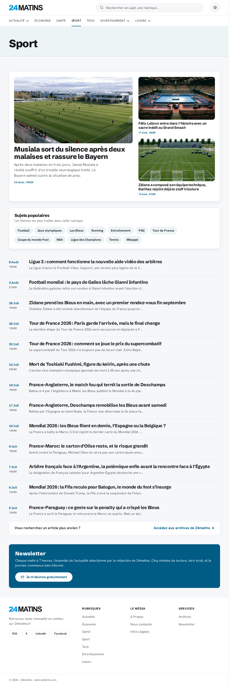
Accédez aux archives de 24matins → (184, 528)
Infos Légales (139, 632)
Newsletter (187, 624)
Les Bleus (76, 230)
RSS (14, 633)
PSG (142, 230)
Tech (91, 21)
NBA (60, 239)
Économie (42, 21)
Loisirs (140, 21)
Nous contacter (141, 624)
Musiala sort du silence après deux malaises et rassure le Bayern (69, 153)
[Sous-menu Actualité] (27, 21)
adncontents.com (45, 680)
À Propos (136, 617)
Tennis (114, 239)
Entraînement (121, 230)
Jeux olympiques (49, 230)
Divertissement (112, 21)
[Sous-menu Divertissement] (128, 21)
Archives (185, 617)
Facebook (60, 633)
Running (97, 230)
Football (24, 230)
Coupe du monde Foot (33, 239)
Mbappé (132, 239)
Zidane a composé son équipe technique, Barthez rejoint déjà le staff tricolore (172, 187)
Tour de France (163, 230)
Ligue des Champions (86, 239)
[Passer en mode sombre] (215, 7)
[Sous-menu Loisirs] (149, 21)
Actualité (17, 21)
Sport (76, 21)
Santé (61, 21)
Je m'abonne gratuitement (46, 577)
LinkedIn (41, 633)
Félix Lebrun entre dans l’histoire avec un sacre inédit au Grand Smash (172, 125)
